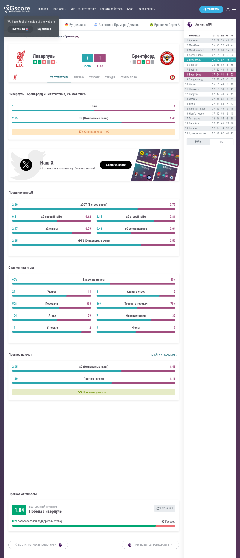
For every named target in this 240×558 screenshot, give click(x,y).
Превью (79, 77)
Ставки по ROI (129, 77)
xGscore (94, 77)
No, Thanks (44, 29)
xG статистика (59, 77)
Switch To (18, 29)
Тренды (110, 77)
